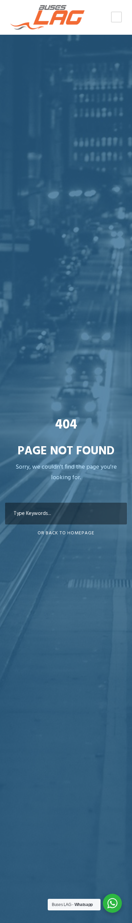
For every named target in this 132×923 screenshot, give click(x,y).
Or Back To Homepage (66, 533)
